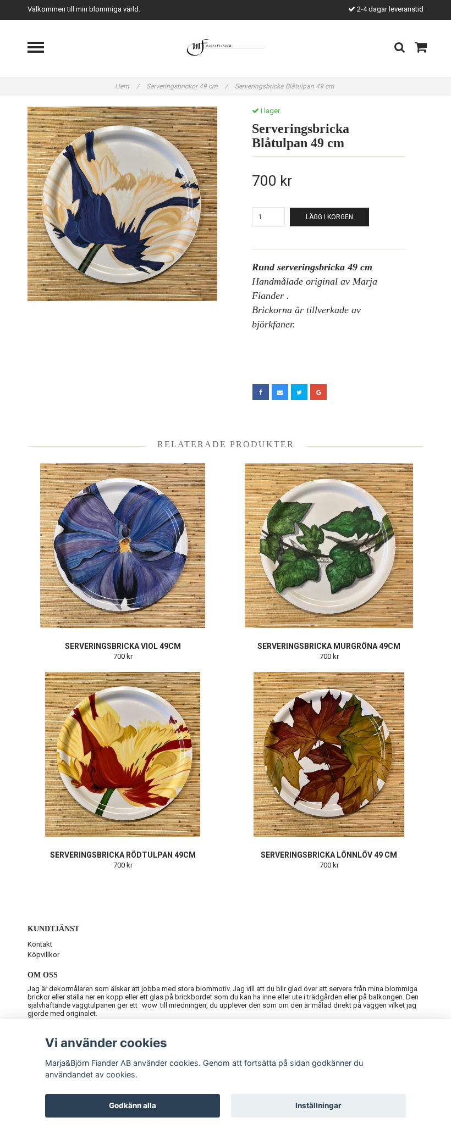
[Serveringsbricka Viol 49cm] (123, 545)
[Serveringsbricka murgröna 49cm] (329, 545)
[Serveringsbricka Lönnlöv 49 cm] (329, 754)
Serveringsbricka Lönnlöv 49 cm (329, 854)
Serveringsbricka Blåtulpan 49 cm (285, 86)
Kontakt (40, 944)
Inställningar (318, 1105)
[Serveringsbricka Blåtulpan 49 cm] (122, 204)
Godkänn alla (132, 1105)
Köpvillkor (43, 954)
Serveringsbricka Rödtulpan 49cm (123, 854)
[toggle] (41, 48)
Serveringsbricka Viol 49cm (123, 646)
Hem (127, 86)
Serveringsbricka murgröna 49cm (328, 646)
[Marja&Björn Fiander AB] (225, 47)
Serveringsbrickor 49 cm (187, 86)
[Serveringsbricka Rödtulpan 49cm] (123, 754)
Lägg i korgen (329, 217)
